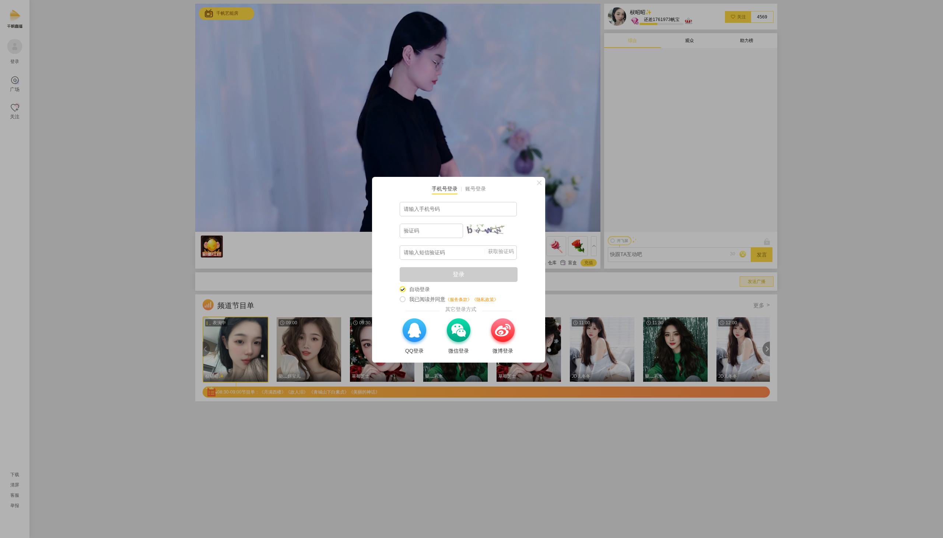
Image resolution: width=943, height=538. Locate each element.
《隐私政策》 (485, 299)
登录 (459, 274)
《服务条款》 (458, 299)
